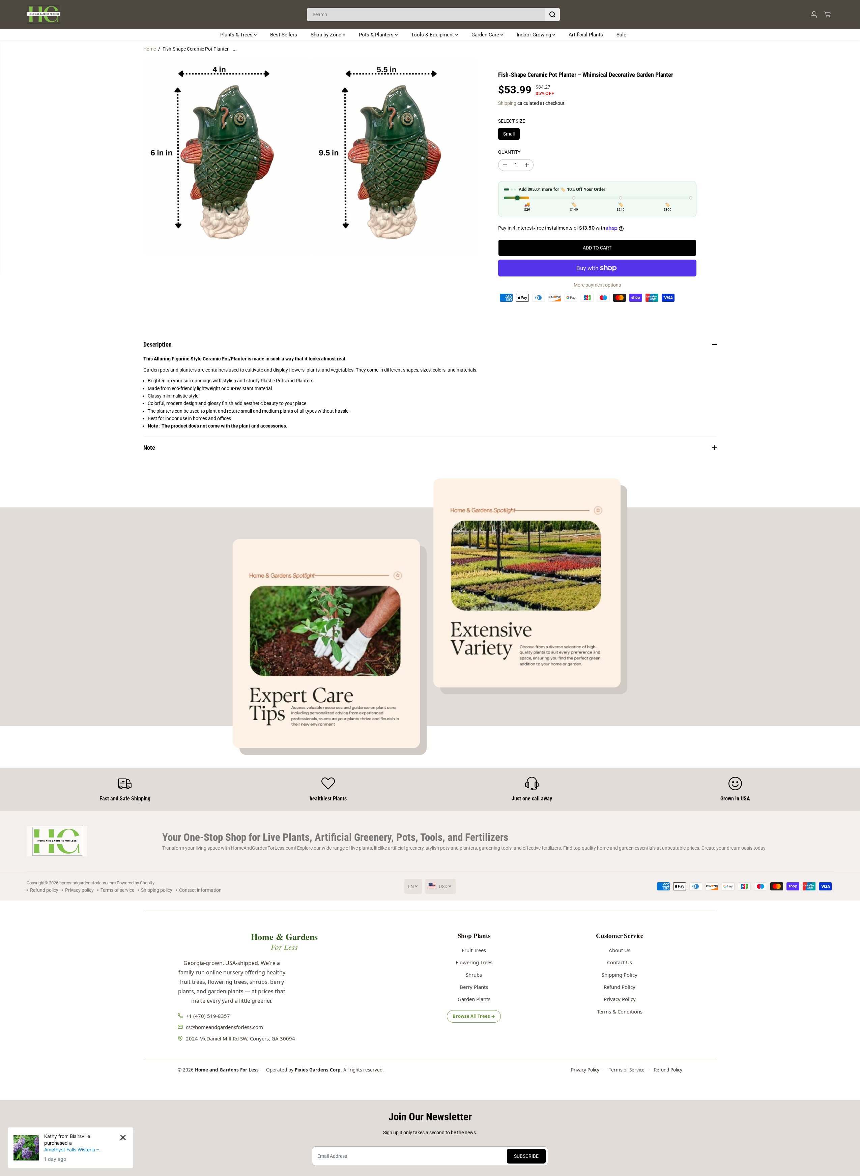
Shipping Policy (619, 974)
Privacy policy (79, 890)
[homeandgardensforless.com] (43, 14)
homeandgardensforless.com (87, 882)
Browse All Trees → (474, 1016)
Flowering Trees (474, 962)
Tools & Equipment (433, 35)
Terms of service (117, 890)
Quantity (509, 152)
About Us (619, 950)
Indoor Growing (534, 35)
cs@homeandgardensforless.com (224, 1027)
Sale (621, 35)
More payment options (597, 285)
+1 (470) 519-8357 (208, 1015)
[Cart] (827, 14)
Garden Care (485, 35)
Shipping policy (156, 890)
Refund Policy (619, 986)
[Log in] (814, 14)
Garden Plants (474, 999)
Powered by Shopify (135, 882)
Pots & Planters (377, 35)
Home (149, 49)
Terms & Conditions (619, 1011)
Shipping (507, 103)
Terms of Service (626, 1070)
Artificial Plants (586, 35)
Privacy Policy (620, 999)
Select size (511, 121)
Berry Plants (474, 986)
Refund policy (44, 890)
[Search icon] (552, 14)
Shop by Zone (327, 35)
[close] (122, 1137)
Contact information (200, 890)
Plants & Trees (237, 35)
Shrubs (474, 974)
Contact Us (619, 962)
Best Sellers (283, 35)
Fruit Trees (474, 950)
